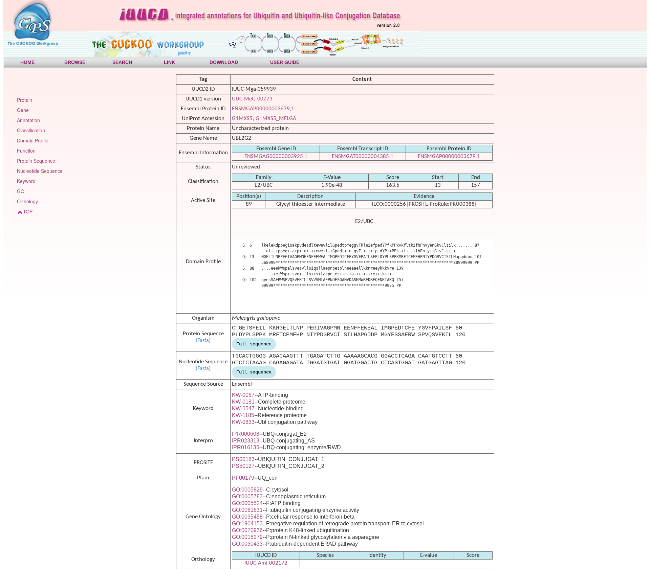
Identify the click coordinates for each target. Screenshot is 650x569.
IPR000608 (245, 434)
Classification (31, 130)
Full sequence (254, 344)
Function (26, 150)
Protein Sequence (36, 160)
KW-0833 (243, 422)
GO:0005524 (247, 503)
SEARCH (122, 62)
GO (20, 191)
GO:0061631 (247, 510)
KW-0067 (243, 395)
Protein (24, 99)
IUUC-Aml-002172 (265, 563)
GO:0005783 (247, 496)
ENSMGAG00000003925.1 (275, 156)
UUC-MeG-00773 (252, 99)
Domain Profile (32, 140)
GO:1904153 (247, 523)
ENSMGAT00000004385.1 (362, 156)
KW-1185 (243, 415)
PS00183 (243, 459)
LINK (169, 62)
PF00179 (243, 478)
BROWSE (74, 62)
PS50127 (243, 466)
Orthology (27, 201)
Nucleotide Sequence (40, 170)
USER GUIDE (284, 62)
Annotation (28, 120)
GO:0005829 (247, 490)
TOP (27, 211)
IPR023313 (245, 440)
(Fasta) (203, 340)
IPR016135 (245, 447)
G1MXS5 (242, 118)
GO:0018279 (247, 537)
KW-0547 (243, 408)
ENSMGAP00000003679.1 (263, 109)
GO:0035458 (247, 517)
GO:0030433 (247, 544)
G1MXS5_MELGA (276, 118)
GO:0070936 (247, 530)
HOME (27, 62)
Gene (23, 110)
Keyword (26, 181)
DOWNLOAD (224, 62)
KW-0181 (243, 402)
